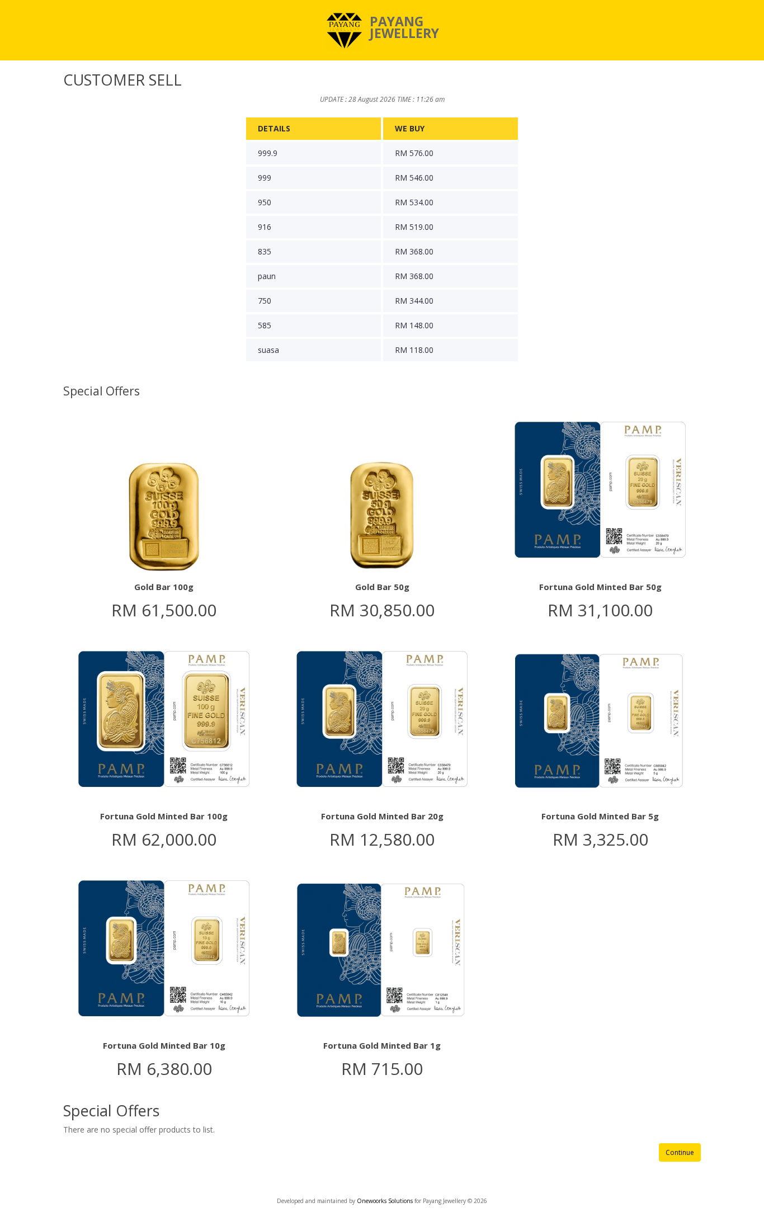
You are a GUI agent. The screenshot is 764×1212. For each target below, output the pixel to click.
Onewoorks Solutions (385, 1201)
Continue (680, 1152)
